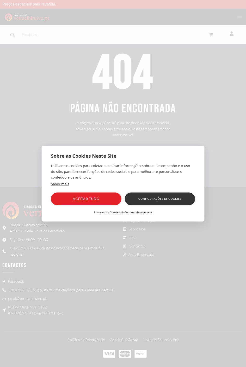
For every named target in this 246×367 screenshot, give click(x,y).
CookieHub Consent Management (131, 212)
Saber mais (60, 183)
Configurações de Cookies (159, 198)
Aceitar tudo (86, 199)
